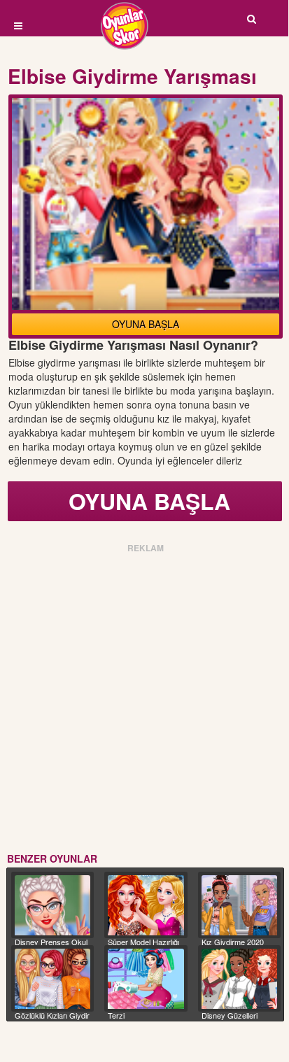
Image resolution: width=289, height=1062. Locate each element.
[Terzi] (145, 979)
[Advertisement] (144, 700)
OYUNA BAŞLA (145, 324)
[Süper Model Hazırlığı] (145, 905)
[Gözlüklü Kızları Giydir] (52, 979)
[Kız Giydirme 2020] (239, 905)
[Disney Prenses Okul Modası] (52, 905)
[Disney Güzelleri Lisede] (239, 979)
